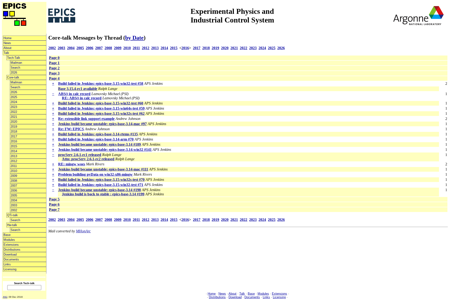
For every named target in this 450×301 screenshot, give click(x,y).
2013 (14, 156)
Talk (6, 53)
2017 (14, 136)
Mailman (16, 62)
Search (15, 67)
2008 (14, 180)
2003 (14, 205)
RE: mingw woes (71, 164)
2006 (14, 190)
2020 (14, 121)
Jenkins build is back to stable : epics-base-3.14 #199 (103, 194)
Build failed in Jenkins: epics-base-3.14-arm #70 (96, 139)
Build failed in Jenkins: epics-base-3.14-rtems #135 (98, 134)
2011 (14, 166)
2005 (14, 195)
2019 (14, 126)
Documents (11, 259)
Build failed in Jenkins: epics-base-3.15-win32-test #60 (100, 103)
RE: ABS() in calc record (81, 98)
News (7, 43)
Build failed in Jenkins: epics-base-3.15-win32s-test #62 (101, 113)
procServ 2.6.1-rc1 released (79, 155)
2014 (14, 151)
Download (10, 254)
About (7, 48)
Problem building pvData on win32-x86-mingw (95, 174)
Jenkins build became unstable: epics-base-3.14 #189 (99, 144)
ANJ (5, 297)
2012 (14, 161)
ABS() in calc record (74, 94)
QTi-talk (12, 215)
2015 (14, 146)
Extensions (11, 244)
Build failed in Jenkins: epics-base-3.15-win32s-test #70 (101, 180)
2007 (14, 185)
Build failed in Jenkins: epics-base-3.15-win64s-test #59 (101, 108)
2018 (14, 131)
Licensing (10, 269)
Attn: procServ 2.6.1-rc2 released (88, 159)
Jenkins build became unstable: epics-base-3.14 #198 (99, 190)
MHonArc (83, 231)
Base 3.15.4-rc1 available (77, 89)
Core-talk (13, 77)
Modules (9, 240)
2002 (14, 210)
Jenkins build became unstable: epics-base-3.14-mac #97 (102, 124)
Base (7, 235)
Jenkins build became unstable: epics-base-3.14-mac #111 (103, 169)
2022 (14, 112)
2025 (14, 97)
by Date (134, 38)
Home (7, 38)
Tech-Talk (13, 57)
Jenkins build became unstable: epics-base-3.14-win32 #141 (105, 150)
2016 (14, 141)
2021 (14, 117)
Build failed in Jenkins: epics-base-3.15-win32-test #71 (100, 185)
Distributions (12, 249)
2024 (14, 102)
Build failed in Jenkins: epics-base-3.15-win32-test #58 (100, 83)
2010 (14, 171)
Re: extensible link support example (86, 119)
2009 (14, 176)
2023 (14, 107)
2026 (14, 72)
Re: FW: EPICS (71, 129)
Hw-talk (12, 225)
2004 (14, 200)
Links (7, 264)
